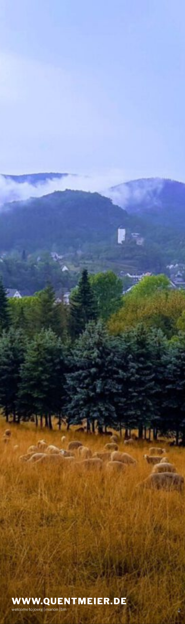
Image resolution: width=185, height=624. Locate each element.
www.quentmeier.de (69, 601)
